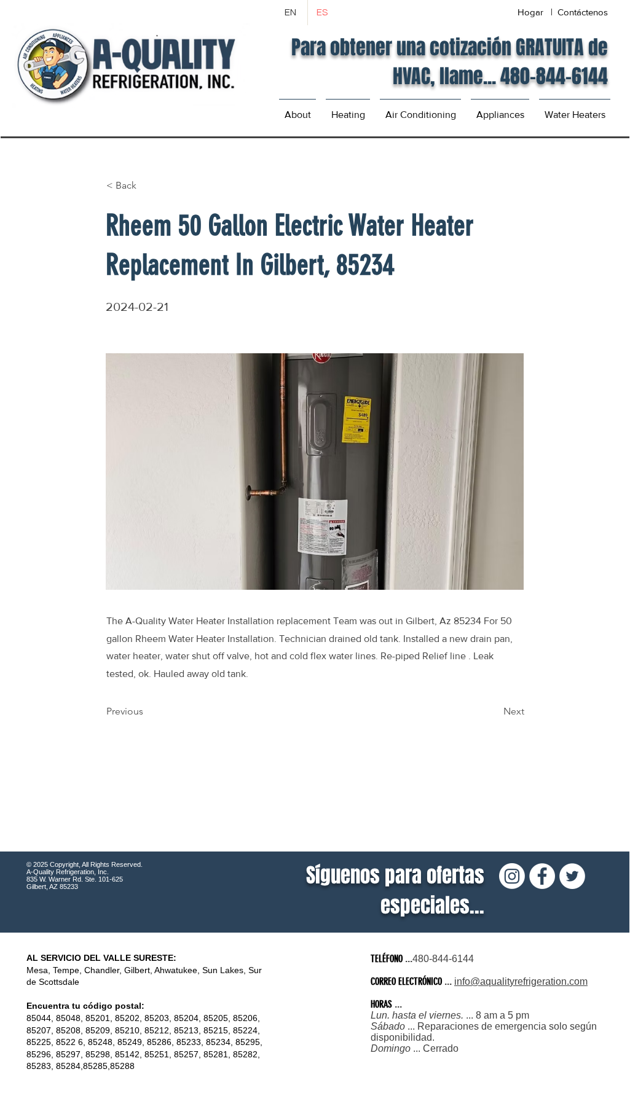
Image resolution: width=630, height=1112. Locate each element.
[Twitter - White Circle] (572, 876)
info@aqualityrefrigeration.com (521, 981)
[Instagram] (512, 876)
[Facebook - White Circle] (542, 876)
